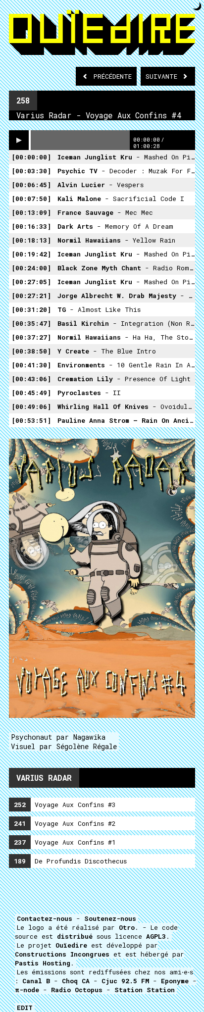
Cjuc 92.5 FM (125, 980)
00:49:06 (31, 406)
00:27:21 (31, 295)
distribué (75, 936)
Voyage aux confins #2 (65, 823)
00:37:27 (31, 337)
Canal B (36, 980)
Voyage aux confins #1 (65, 842)
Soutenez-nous (110, 918)
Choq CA (76, 980)
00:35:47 (31, 323)
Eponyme (175, 980)
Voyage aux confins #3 (65, 804)
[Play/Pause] (19, 140)
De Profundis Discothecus (70, 861)
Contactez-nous (44, 918)
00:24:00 (31, 267)
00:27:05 (31, 281)
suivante (163, 76)
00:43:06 (31, 378)
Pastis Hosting (42, 963)
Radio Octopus (76, 989)
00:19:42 (31, 254)
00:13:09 (31, 212)
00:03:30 (31, 170)
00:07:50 (31, 198)
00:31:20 (31, 309)
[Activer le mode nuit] (197, 6)
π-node (27, 989)
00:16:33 (31, 226)
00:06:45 (31, 184)
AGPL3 (156, 936)
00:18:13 (31, 240)
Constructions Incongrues (62, 954)
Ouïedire (71, 945)
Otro (127, 927)
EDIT (25, 1007)
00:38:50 (31, 351)
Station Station (144, 989)
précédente (113, 76)
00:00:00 (31, 156)
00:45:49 (31, 392)
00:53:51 (31, 420)
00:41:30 (31, 364)
